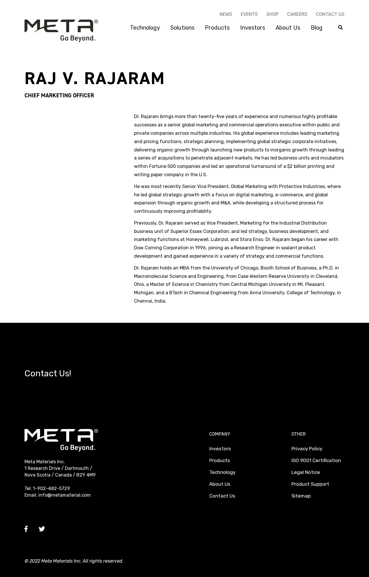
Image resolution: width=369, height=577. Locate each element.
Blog (317, 27)
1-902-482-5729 (51, 488)
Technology (145, 27)
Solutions (182, 27)
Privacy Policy (306, 448)
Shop (272, 14)
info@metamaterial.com (64, 495)
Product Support (310, 484)
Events (249, 14)
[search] (340, 27)
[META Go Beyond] (61, 30)
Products (217, 27)
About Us (288, 27)
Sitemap (301, 496)
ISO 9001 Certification (316, 460)
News (226, 14)
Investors (252, 27)
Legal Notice (305, 472)
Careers (297, 14)
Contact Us (330, 14)
